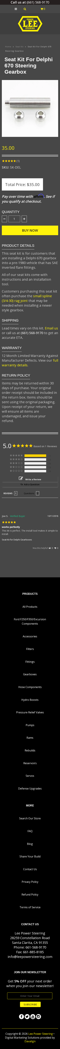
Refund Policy (30, 894)
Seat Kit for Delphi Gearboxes (17, 539)
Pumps (30, 725)
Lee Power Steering (40, 1034)
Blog (30, 844)
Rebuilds (30, 750)
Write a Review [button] (33, 479)
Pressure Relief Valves (30, 712)
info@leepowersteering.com (30, 956)
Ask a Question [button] (32, 484)
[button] (51, 548)
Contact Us (30, 869)
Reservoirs (30, 763)
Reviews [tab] (8, 493)
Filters (30, 649)
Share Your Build (30, 856)
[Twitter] (27, 1016)
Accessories (30, 636)
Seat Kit (20, 46)
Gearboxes (30, 674)
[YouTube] (32, 1016)
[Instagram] (38, 1016)
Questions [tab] (29, 493)
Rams (29, 738)
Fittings (30, 662)
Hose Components (30, 687)
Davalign (30, 1041)
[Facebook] (21, 1016)
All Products (29, 607)
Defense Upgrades (30, 788)
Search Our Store (30, 818)
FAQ (30, 831)
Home (8, 46)
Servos (30, 776)
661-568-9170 (36, 947)
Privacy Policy (30, 882)
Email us (51, 328)
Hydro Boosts (29, 700)
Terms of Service (30, 907)
